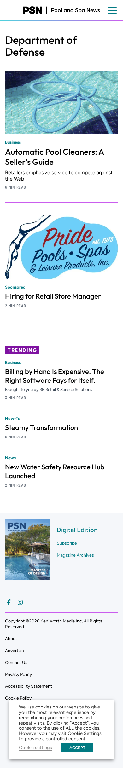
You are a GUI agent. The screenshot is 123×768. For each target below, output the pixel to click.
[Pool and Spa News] (61, 10)
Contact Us (16, 662)
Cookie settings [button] (35, 747)
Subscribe (67, 543)
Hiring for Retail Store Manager (53, 296)
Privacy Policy (18, 674)
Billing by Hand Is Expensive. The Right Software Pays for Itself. (54, 376)
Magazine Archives (75, 555)
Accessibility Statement (28, 686)
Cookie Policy (18, 698)
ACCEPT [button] (77, 747)
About (11, 638)
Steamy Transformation (41, 427)
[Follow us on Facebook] (9, 602)
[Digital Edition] (27, 576)
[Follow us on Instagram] (20, 602)
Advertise (14, 650)
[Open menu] (112, 10)
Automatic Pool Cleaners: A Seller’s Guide (54, 156)
